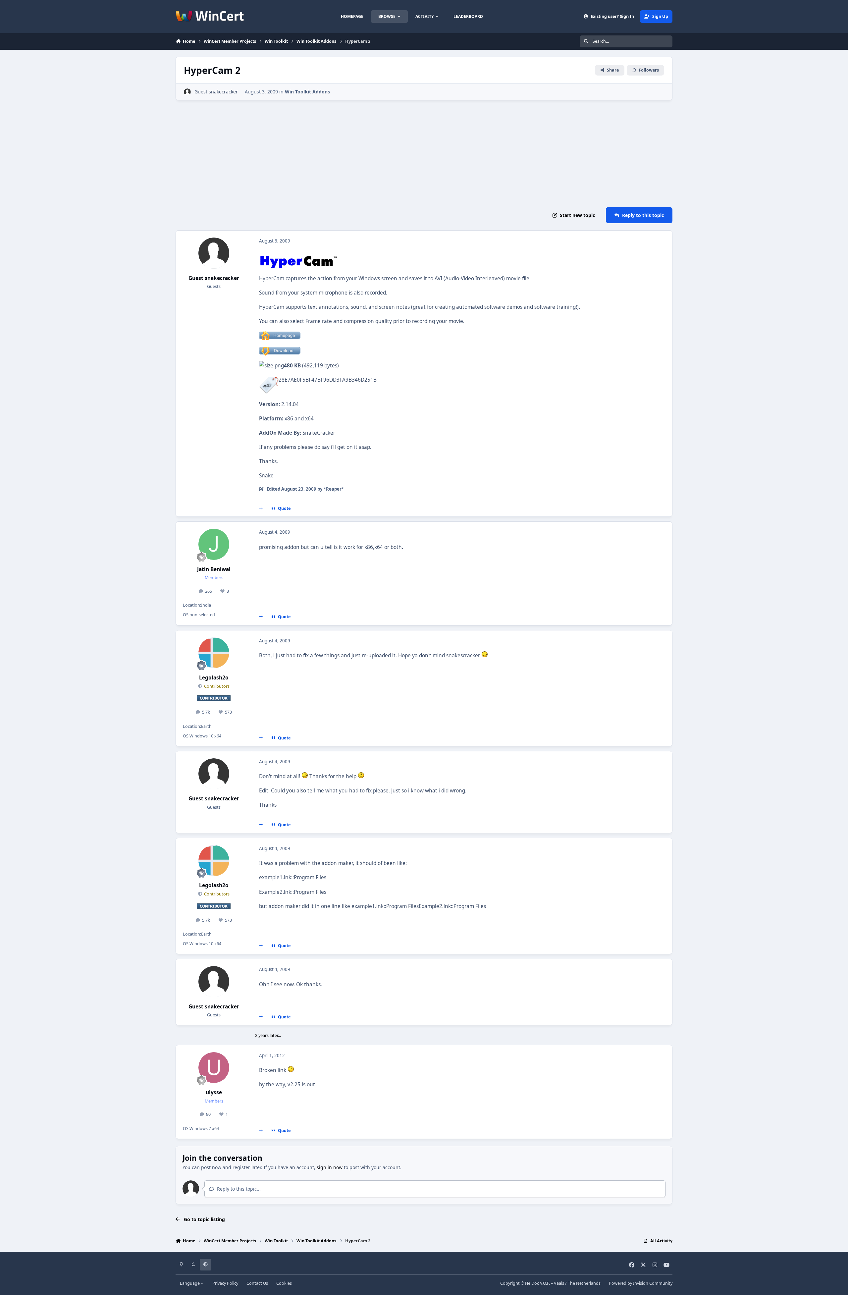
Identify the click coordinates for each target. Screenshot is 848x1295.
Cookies (284, 1283)
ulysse (214, 1092)
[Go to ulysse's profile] (214, 1067)
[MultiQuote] (261, 508)
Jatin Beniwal (214, 569)
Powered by (640, 1283)
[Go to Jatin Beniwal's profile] (214, 544)
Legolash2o (214, 677)
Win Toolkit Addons (307, 91)
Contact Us (257, 1283)
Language (190, 1283)
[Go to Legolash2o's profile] (214, 653)
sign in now (330, 1167)
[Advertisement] (424, 153)
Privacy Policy (225, 1283)
